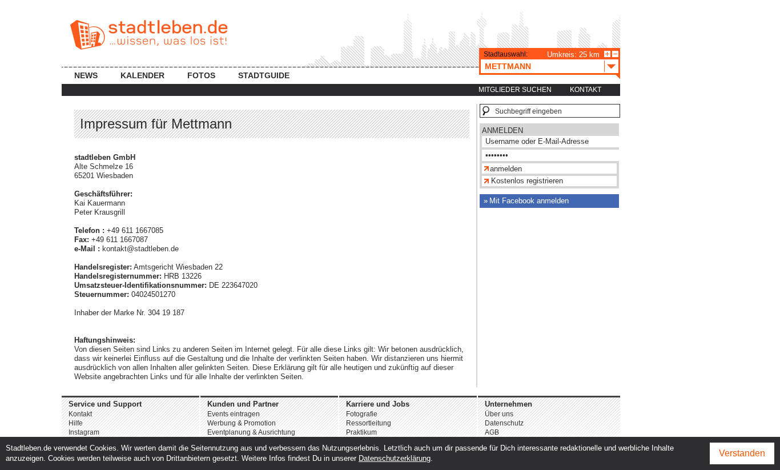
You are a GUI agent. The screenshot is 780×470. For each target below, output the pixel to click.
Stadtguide (264, 75)
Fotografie (361, 414)
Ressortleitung (368, 423)
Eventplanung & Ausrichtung (251, 432)
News (86, 75)
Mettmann (508, 66)
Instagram (84, 432)
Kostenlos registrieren (527, 180)
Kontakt (585, 90)
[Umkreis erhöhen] (607, 54)
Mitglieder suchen (515, 90)
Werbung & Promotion (241, 423)
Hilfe (76, 423)
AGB (492, 432)
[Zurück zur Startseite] (148, 35)
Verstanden (742, 453)
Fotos (201, 75)
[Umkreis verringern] (615, 54)
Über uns (499, 414)
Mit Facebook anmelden (529, 200)
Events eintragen (233, 414)
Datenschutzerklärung (395, 458)
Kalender (142, 75)
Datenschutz (504, 423)
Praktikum (361, 432)
